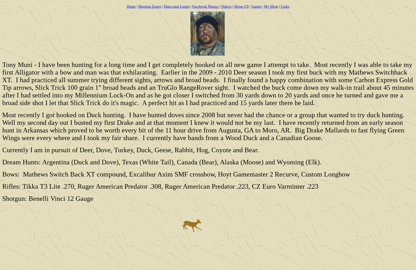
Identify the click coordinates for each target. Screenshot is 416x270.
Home (131, 6)
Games (256, 6)
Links (285, 6)
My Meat (271, 6)
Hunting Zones (149, 6)
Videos (226, 6)
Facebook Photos (205, 6)
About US (241, 6)
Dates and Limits (177, 6)
